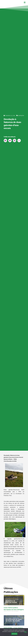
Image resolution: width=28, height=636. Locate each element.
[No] (25, 632)
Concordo (14, 633)
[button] (5, 140)
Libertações (21, 115)
